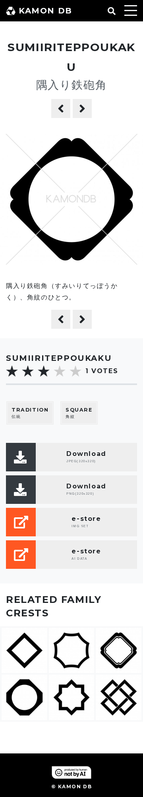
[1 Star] (12, 371)
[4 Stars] (60, 371)
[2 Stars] (28, 371)
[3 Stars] (44, 371)
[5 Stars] (75, 371)
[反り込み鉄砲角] (82, 108)
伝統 (30, 413)
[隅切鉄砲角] (60, 108)
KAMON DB (45, 10)
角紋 (79, 413)
